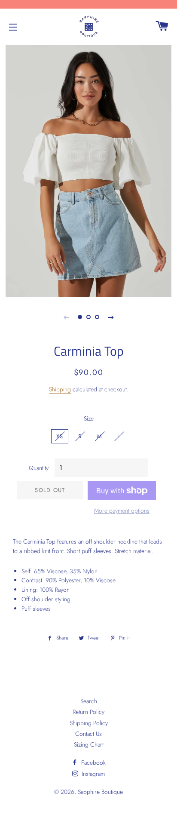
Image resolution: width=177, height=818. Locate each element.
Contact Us (88, 733)
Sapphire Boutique (100, 791)
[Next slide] (110, 317)
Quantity (39, 468)
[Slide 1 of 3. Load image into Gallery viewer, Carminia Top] (80, 317)
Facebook (92, 762)
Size (89, 418)
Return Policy (88, 711)
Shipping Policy (89, 723)
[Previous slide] (66, 317)
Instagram (92, 773)
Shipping (60, 389)
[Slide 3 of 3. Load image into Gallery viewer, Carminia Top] (97, 317)
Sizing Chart (89, 744)
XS (60, 436)
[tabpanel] (88, 170)
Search (88, 701)
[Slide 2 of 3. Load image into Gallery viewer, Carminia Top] (88, 317)
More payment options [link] (122, 510)
